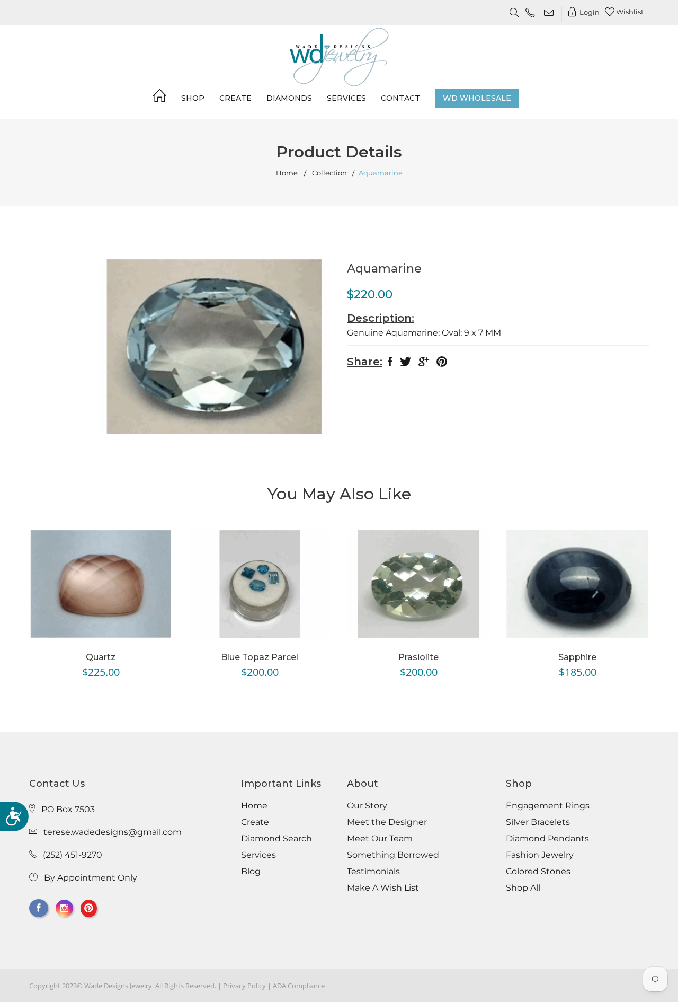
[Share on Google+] (423, 364)
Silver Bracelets (538, 822)
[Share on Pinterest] (441, 364)
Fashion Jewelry (540, 855)
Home (287, 173)
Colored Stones (538, 871)
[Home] (159, 97)
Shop (192, 98)
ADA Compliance (299, 985)
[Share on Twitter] (405, 364)
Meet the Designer (387, 822)
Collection (329, 173)
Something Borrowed (393, 855)
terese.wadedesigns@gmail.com (112, 832)
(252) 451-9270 (72, 855)
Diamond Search (276, 838)
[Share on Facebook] (390, 364)
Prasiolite (418, 657)
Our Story (367, 806)
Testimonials (373, 871)
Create (235, 98)
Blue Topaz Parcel (259, 657)
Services (346, 98)
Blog (251, 871)
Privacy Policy (244, 985)
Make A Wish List (383, 888)
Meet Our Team (380, 838)
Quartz (100, 657)
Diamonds (289, 98)
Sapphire (577, 657)
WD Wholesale (477, 98)
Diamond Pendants (547, 838)
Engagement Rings (548, 806)
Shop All (523, 888)
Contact (400, 98)
